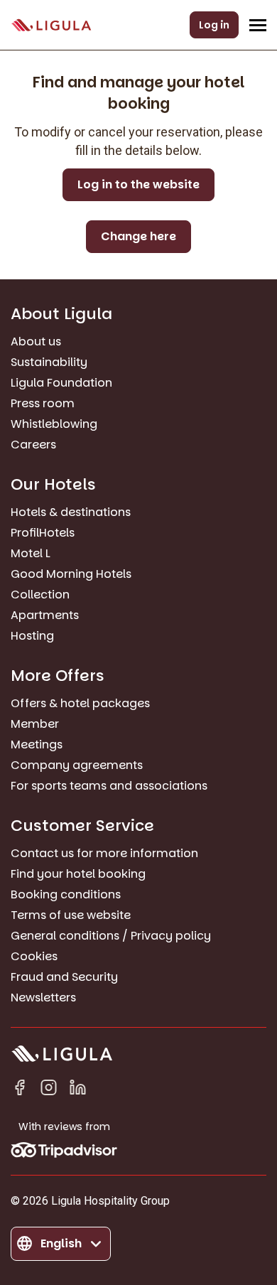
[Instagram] (49, 1090)
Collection (40, 594)
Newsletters (43, 997)
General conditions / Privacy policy (111, 936)
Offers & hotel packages (80, 703)
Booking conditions (66, 894)
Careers (33, 444)
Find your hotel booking (78, 874)
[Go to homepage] (51, 25)
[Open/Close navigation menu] (257, 24)
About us (36, 341)
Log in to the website (138, 184)
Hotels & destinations (71, 512)
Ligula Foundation (61, 383)
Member (35, 724)
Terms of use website (71, 915)
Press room (43, 403)
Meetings (37, 744)
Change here (138, 236)
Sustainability (49, 362)
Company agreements (77, 765)
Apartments (45, 615)
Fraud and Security (64, 977)
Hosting (32, 636)
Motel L (30, 553)
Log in (214, 25)
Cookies (34, 956)
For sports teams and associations (109, 786)
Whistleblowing (54, 424)
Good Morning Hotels (71, 574)
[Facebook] (19, 1090)
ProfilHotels (43, 533)
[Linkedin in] (78, 1090)
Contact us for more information (104, 853)
